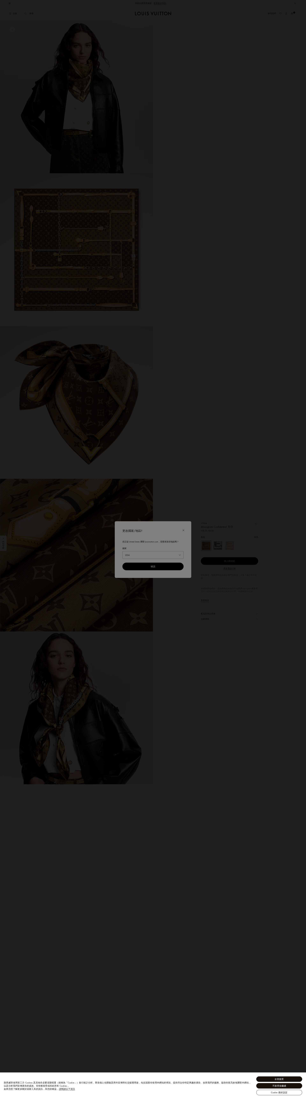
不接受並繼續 (279, 1085)
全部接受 (279, 1079)
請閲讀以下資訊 (67, 1089)
